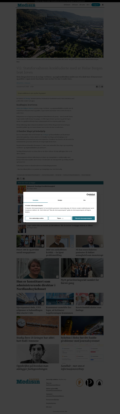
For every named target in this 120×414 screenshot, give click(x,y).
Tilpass (59, 218)
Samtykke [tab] (35, 200)
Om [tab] (84, 200)
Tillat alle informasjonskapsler (83, 218)
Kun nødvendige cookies (36, 218)
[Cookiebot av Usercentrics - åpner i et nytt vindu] (88, 195)
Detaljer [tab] (60, 200)
